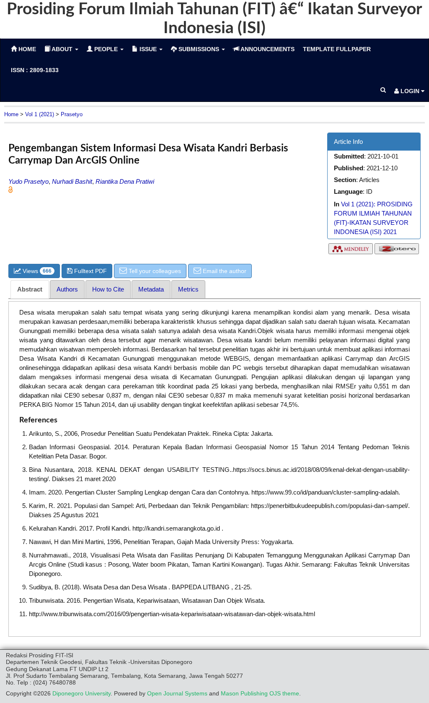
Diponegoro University (81, 693)
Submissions (199, 49)
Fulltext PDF (89, 271)
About (62, 49)
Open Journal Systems (177, 693)
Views (36, 271)
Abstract (29, 289)
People (106, 49)
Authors (67, 289)
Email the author (223, 271)
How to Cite (108, 289)
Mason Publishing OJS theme (260, 693)
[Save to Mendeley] (350, 250)
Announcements (267, 49)
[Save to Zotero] (397, 250)
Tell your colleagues (154, 271)
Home (11, 114)
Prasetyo (72, 114)
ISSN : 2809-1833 (35, 70)
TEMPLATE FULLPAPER (337, 49)
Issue (148, 49)
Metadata (151, 289)
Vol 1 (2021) (39, 114)
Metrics (188, 289)
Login (410, 91)
